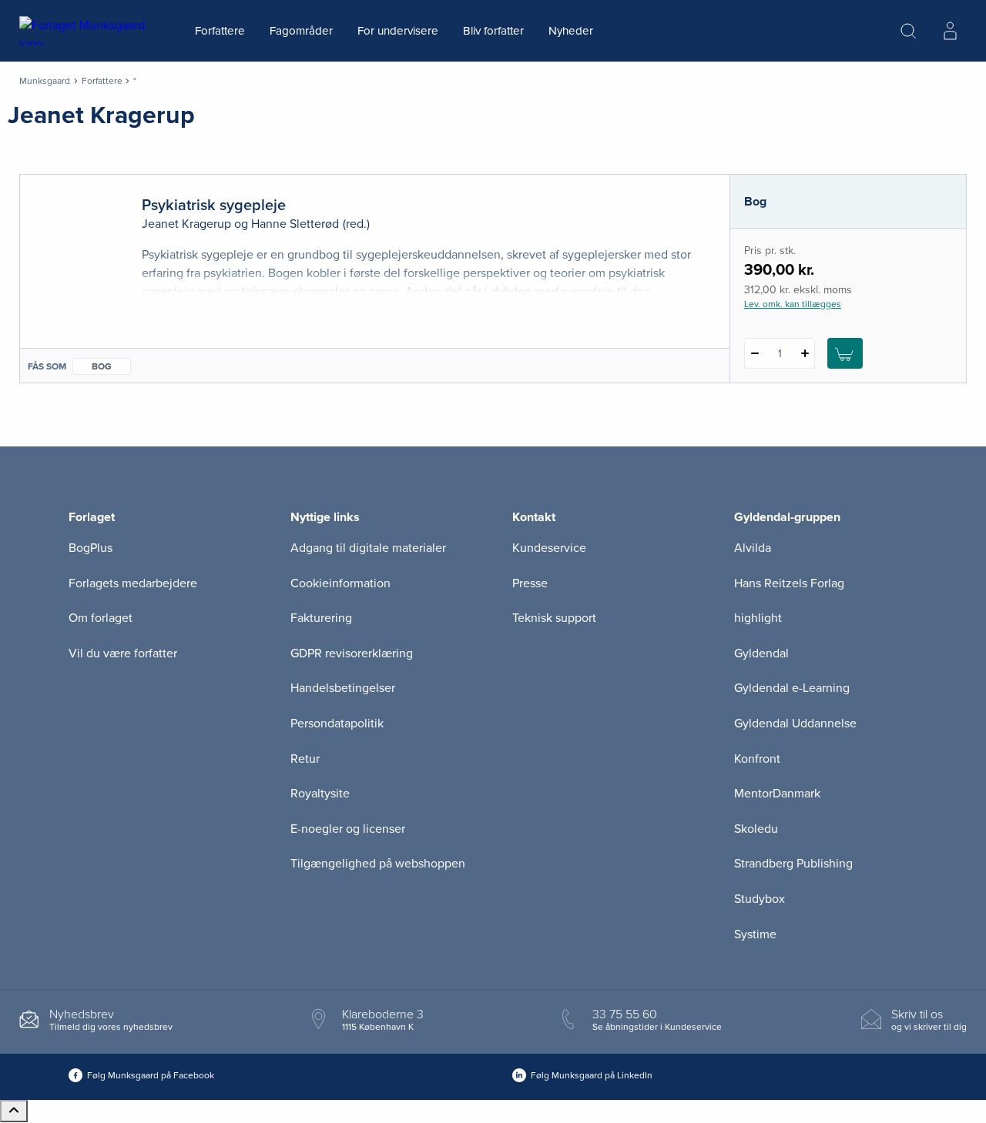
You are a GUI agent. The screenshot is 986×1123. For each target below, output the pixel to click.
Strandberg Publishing (793, 863)
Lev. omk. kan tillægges (792, 304)
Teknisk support (554, 618)
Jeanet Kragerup (186, 224)
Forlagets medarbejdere (133, 583)
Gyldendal (761, 653)
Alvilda (752, 548)
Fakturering (321, 618)
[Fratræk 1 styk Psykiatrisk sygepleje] (754, 353)
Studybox (759, 899)
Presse (530, 583)
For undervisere (397, 31)
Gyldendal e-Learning (792, 688)
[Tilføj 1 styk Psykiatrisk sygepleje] (804, 353)
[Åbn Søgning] (908, 31)
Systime (755, 934)
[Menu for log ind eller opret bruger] (950, 31)
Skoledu (756, 829)
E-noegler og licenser (347, 829)
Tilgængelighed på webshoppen (377, 863)
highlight (758, 618)
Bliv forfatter (493, 31)
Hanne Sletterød (295, 224)
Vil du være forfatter (123, 653)
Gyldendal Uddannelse (795, 723)
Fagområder (301, 31)
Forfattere (220, 31)
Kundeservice (549, 548)
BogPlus (90, 548)
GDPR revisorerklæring (351, 653)
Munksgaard (44, 80)
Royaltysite (320, 793)
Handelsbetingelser (342, 688)
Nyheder (570, 31)
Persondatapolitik (337, 723)
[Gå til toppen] (14, 1111)
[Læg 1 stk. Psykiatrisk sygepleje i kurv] (845, 353)
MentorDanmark (777, 793)
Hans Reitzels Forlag (789, 583)
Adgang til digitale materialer (368, 548)
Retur (305, 759)
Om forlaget (100, 618)
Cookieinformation (340, 583)
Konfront (757, 759)
